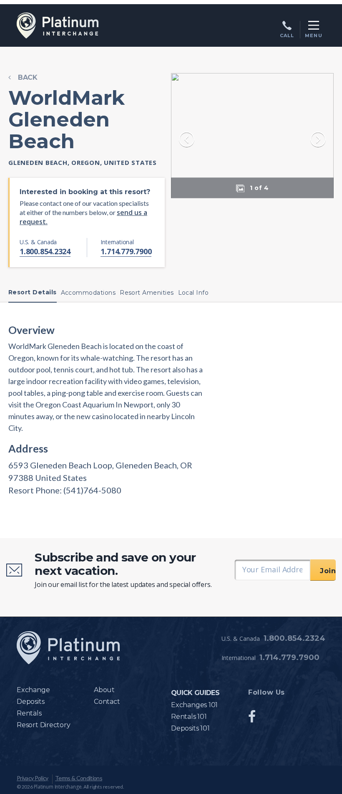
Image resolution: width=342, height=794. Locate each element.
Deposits (30, 701)
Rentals (29, 713)
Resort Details (32, 292)
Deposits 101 (190, 728)
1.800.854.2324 (45, 251)
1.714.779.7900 (126, 251)
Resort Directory (43, 725)
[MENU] (313, 25)
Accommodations (88, 292)
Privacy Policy (32, 777)
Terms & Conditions (78, 777)
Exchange (33, 690)
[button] (257, 187)
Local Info (193, 292)
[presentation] (187, 140)
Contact (107, 701)
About (104, 690)
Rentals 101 (189, 717)
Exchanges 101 (194, 705)
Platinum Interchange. (58, 786)
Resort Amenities (147, 292)
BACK (28, 77)
